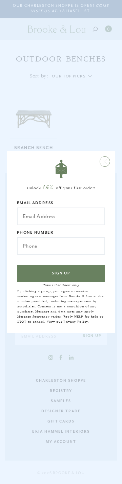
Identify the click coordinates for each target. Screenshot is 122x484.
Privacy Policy (75, 322)
